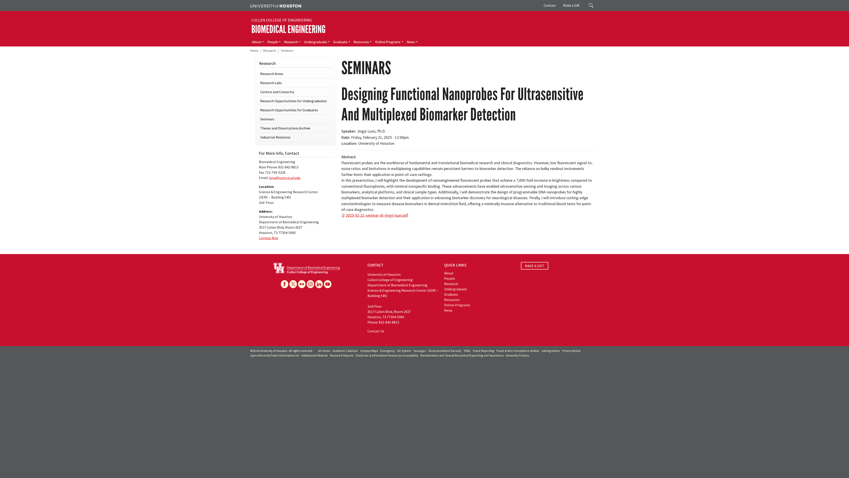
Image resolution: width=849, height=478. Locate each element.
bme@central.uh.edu (284, 177)
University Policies (517, 355)
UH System (404, 351)
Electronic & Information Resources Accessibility (387, 355)
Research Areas (271, 73)
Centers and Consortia (277, 92)
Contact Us (375, 331)
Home (254, 50)
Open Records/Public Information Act (274, 355)
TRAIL (467, 351)
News (411, 42)
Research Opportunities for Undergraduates (293, 101)
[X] (293, 284)
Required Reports (342, 355)
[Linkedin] (319, 284)
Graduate (340, 42)
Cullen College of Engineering (281, 20)
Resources (361, 42)
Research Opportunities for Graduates (289, 110)
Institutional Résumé (314, 355)
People (273, 42)
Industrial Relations (275, 137)
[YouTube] (327, 284)
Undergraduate (315, 42)
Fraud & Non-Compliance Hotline (518, 351)
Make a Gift (571, 5)
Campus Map (268, 238)
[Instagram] (310, 284)
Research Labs (271, 83)
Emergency (387, 351)
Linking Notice (551, 351)
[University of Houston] (275, 5)
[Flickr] (302, 284)
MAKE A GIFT (534, 266)
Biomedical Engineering (288, 29)
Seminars (287, 50)
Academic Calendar (345, 351)
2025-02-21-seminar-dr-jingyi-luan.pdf (377, 215)
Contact (550, 5)
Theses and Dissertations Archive (285, 128)
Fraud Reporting (483, 351)
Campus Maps (369, 351)
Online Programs (387, 42)
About (256, 42)
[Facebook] (284, 284)
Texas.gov (419, 351)
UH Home (324, 351)
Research (291, 42)
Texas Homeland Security (444, 351)
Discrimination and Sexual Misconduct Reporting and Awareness (461, 355)
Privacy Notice (571, 351)
